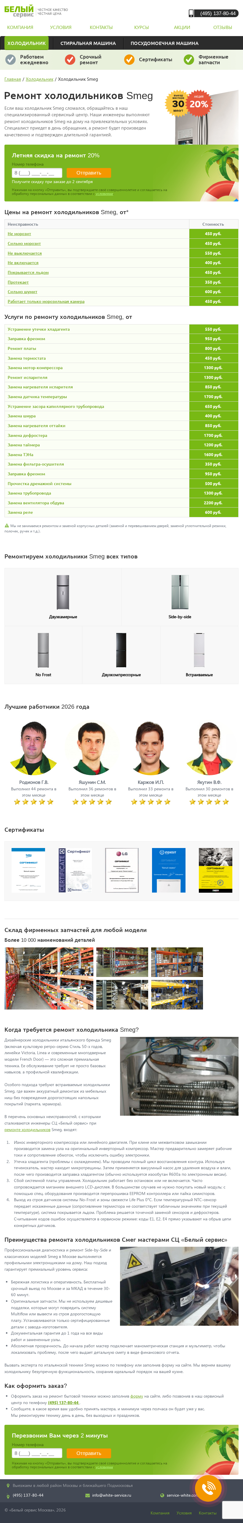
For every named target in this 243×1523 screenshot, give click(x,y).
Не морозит (19, 233)
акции (182, 27)
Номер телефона (28, 164)
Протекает (18, 282)
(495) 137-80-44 (218, 13)
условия (60, 27)
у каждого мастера (156, 61)
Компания (160, 1513)
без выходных (34, 62)
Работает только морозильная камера (46, 301)
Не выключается (25, 253)
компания (20, 27)
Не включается (23, 262)
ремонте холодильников (27, 1129)
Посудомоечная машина (165, 43)
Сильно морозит (24, 243)
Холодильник (26, 43)
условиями (104, 193)
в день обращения (97, 62)
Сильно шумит (22, 291)
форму (136, 1396)
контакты (101, 27)
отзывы (222, 27)
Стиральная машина (88, 43)
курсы (141, 27)
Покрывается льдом (28, 272)
